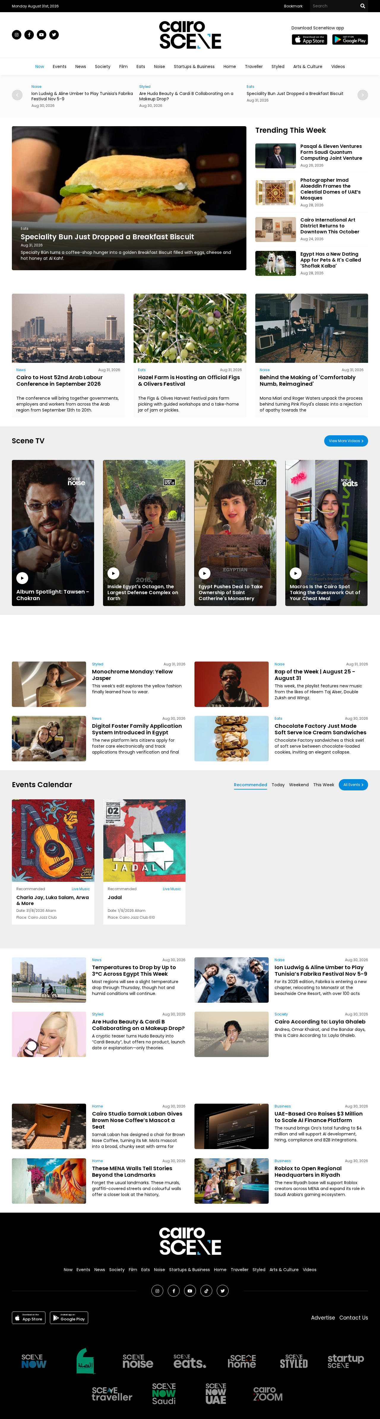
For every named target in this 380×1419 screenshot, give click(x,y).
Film (123, 66)
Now (39, 66)
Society (102, 66)
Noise (159, 66)
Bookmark (293, 6)
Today (278, 785)
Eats (141, 66)
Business (283, 1106)
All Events (351, 784)
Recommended (250, 785)
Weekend (299, 785)
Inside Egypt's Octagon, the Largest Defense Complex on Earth (142, 592)
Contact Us (353, 1317)
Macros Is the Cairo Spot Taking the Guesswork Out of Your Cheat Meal (325, 592)
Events (59, 66)
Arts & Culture (307, 66)
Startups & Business (194, 66)
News (80, 66)
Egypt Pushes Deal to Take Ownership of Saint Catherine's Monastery (231, 592)
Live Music (81, 888)
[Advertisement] (190, 637)
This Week (323, 785)
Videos (338, 66)
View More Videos (344, 440)
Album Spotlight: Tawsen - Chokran (52, 595)
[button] (362, 95)
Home (230, 66)
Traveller (254, 66)
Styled (278, 66)
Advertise (323, 1317)
